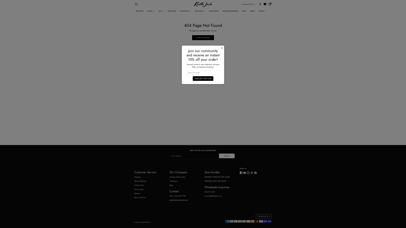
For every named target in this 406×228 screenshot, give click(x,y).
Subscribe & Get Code (203, 78)
